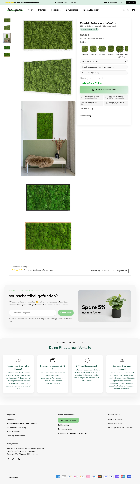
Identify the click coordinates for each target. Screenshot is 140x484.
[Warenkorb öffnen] (133, 10)
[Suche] (128, 10)
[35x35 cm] (84, 48)
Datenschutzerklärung (16, 427)
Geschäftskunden (115, 423)
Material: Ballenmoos (89, 29)
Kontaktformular (115, 419)
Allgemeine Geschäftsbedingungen (22, 423)
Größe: (83, 42)
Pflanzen (42, 10)
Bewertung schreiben (99, 271)
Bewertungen (72, 10)
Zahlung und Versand (16, 436)
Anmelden (66, 313)
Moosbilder (56, 10)
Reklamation (63, 425)
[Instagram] (13, 459)
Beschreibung (85, 116)
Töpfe (31, 10)
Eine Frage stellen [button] (119, 271)
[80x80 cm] (111, 48)
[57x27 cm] (102, 48)
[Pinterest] (19, 459)
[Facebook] (8, 459)
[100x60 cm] (119, 48)
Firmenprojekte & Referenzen (120, 427)
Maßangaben (124, 57)
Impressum (11, 419)
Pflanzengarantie (65, 429)
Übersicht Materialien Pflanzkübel (72, 433)
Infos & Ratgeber (91, 10)
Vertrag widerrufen (68, 420)
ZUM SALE (130, 3)
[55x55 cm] (93, 48)
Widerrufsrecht (13, 431)
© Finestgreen (13, 477)
